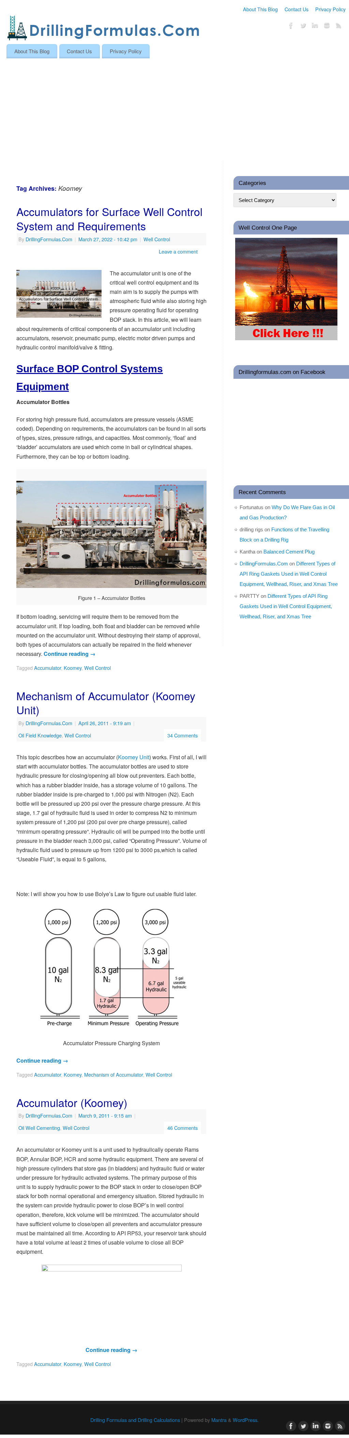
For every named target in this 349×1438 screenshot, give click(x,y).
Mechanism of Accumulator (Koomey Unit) (105, 703)
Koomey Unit (133, 757)
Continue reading (69, 654)
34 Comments (182, 735)
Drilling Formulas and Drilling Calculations (135, 1419)
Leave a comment (178, 251)
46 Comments (182, 1127)
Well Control (156, 239)
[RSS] (339, 26)
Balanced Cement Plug (289, 552)
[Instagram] (327, 26)
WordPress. (246, 1419)
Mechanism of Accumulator (113, 1074)
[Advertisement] (174, 109)
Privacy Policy (330, 9)
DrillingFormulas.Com (49, 239)
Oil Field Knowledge (40, 735)
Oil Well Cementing (39, 1127)
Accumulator (47, 667)
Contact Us (296, 9)
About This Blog (260, 9)
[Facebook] (291, 26)
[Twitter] (303, 26)
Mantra (219, 1419)
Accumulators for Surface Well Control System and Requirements (109, 218)
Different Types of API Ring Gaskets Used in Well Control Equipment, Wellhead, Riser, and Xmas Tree (289, 574)
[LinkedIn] (315, 26)
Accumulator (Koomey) (71, 1102)
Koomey (72, 667)
